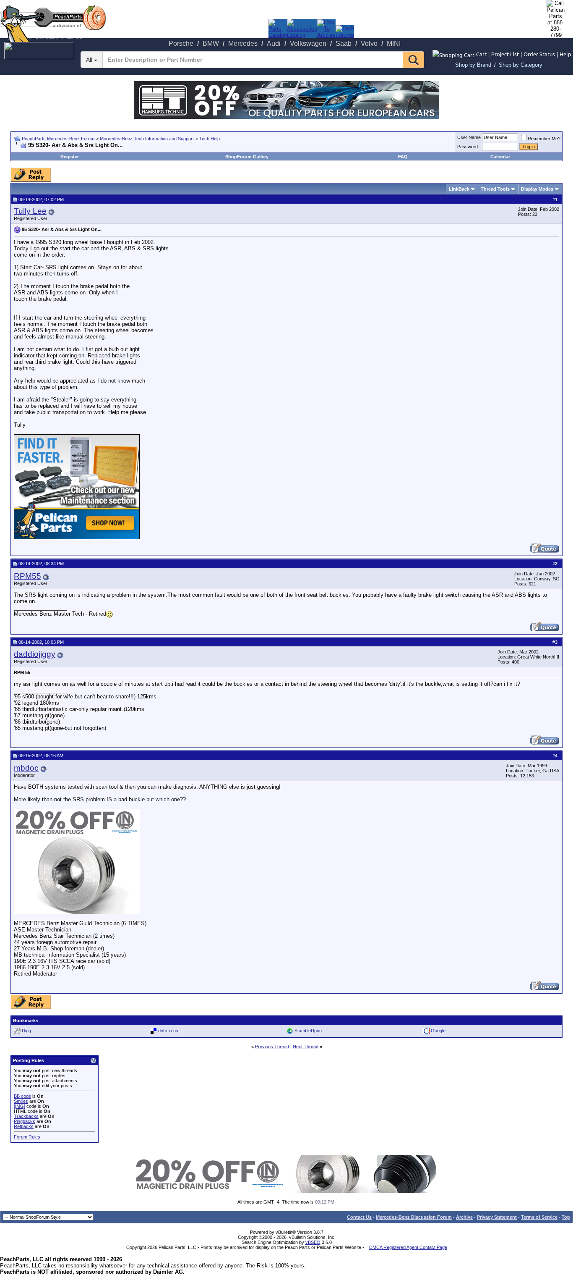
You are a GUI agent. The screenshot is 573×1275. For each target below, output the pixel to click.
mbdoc (26, 767)
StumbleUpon (308, 1030)
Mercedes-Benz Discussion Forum (414, 1217)
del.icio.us (168, 1030)
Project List (505, 54)
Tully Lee (30, 211)
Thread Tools (495, 189)
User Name (469, 137)
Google (438, 1030)
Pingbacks (24, 1121)
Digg (26, 1030)
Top (566, 1217)
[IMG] (19, 1106)
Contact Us (359, 1217)
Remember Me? (544, 138)
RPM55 (27, 576)
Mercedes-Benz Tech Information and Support (147, 138)
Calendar (500, 156)
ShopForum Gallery (246, 156)
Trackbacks (26, 1116)
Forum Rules (27, 1136)
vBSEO (312, 1242)
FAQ (403, 156)
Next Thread (305, 1046)
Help (565, 54)
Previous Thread (272, 1046)
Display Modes (537, 189)
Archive (464, 1217)
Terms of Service (539, 1217)
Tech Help (209, 138)
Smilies (21, 1101)
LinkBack (459, 189)
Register (69, 156)
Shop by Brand (473, 65)
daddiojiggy (34, 654)
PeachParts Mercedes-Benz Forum (58, 138)
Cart (481, 54)
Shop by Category (520, 65)
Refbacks (24, 1126)
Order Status (539, 54)
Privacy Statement (497, 1217)
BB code (22, 1096)
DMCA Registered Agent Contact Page (408, 1247)
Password (467, 146)
